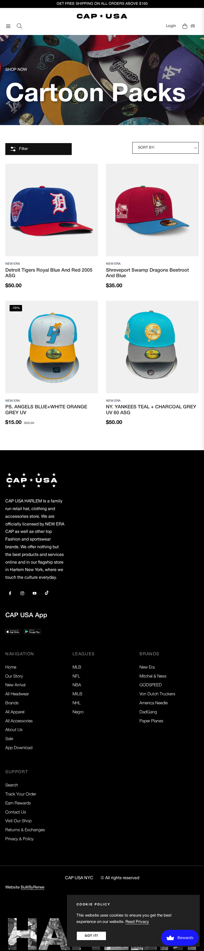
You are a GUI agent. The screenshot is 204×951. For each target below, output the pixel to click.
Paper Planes (151, 721)
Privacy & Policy (19, 839)
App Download (18, 748)
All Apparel (14, 712)
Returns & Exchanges (25, 830)
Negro (78, 712)
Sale (9, 739)
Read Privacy (137, 922)
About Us (14, 730)
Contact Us (15, 812)
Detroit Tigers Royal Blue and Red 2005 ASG (48, 273)
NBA (77, 685)
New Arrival (15, 685)
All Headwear (17, 694)
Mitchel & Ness (153, 676)
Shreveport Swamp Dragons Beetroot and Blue (147, 273)
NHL (77, 703)
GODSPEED (150, 685)
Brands (12, 703)
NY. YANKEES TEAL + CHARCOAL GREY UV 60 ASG (151, 410)
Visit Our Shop (18, 821)
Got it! (91, 935)
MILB (77, 694)
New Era (12, 263)
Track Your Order (20, 794)
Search (11, 785)
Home (10, 667)
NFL (76, 676)
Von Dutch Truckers (157, 694)
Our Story (14, 676)
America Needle (153, 703)
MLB (77, 667)
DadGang (148, 712)
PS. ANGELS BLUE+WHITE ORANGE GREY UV (46, 410)
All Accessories (19, 721)
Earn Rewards (18, 803)
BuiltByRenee (32, 887)
